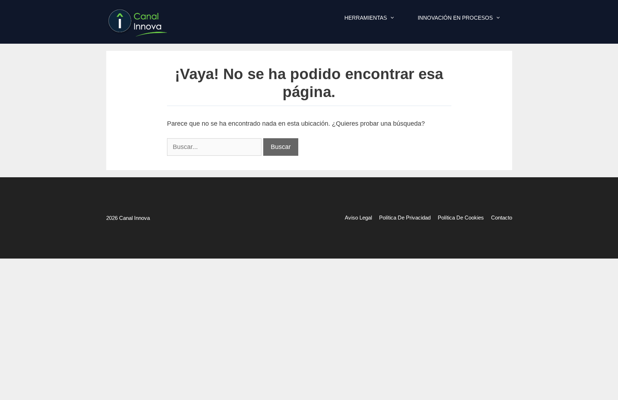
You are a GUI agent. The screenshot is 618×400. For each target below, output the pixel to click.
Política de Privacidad (405, 218)
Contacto (501, 218)
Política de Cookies (461, 218)
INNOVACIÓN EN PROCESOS (455, 18)
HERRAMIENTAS (365, 18)
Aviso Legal (358, 218)
